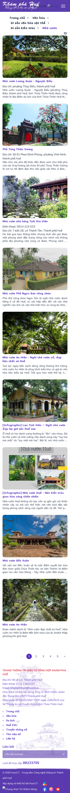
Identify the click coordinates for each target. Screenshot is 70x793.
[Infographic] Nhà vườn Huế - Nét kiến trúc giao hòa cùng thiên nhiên (33, 494)
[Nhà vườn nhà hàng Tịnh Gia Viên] (35, 197)
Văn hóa (38, 18)
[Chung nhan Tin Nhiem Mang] (20, 788)
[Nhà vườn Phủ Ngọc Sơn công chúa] (35, 269)
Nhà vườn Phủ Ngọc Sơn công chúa (27, 293)
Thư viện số (13, 734)
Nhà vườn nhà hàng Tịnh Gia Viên (25, 221)
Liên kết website (14, 754)
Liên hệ (10, 738)
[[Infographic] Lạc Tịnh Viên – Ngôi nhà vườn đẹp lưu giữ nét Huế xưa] (35, 400)
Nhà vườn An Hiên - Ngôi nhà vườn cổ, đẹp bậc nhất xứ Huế (32, 359)
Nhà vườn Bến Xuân (16, 560)
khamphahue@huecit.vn (24, 687)
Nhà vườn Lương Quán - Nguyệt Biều (27, 81)
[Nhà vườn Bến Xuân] (35, 536)
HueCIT (33, 783)
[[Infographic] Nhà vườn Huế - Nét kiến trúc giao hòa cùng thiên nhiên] (35, 468)
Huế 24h (11, 725)
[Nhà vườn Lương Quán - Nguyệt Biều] (35, 56)
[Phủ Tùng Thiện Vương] (35, 125)
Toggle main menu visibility (63, 5)
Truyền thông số (16, 729)
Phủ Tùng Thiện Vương (18, 149)
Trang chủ (17, 18)
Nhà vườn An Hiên (15, 624)
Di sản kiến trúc (23, 28)
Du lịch (10, 720)
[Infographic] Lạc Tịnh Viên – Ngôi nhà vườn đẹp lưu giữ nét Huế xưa (34, 426)
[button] (65, 33)
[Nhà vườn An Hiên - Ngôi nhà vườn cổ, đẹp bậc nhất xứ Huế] (35, 333)
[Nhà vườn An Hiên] (35, 600)
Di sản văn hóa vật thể (28, 23)
